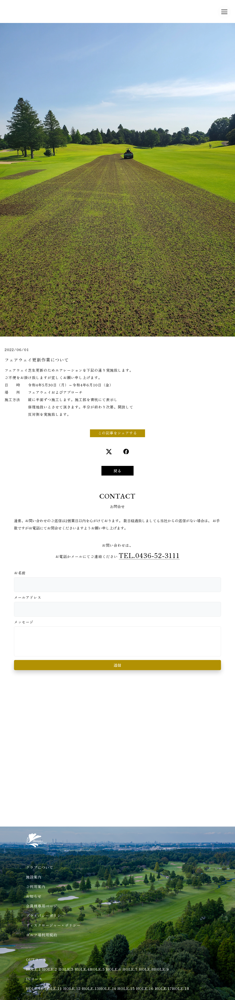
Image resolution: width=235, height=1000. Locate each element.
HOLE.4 (82, 969)
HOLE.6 (113, 969)
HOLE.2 (49, 969)
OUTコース (36, 959)
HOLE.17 (163, 988)
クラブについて (39, 867)
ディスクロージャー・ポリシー (53, 925)
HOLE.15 (126, 988)
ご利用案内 (35, 886)
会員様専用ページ (41, 906)
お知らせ (34, 896)
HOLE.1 (33, 969)
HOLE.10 (34, 988)
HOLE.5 (97, 969)
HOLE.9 (161, 969)
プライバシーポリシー (45, 915)
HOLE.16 (145, 988)
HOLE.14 (107, 988)
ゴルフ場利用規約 (41, 935)
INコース (34, 978)
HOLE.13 (90, 988)
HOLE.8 (146, 969)
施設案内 (34, 877)
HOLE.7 (130, 969)
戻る (117, 470)
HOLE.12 (72, 988)
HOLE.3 (66, 969)
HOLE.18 (180, 988)
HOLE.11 (53, 988)
